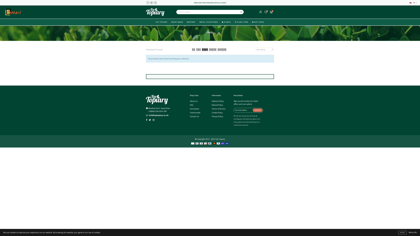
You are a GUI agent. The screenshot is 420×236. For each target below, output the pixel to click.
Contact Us (194, 116)
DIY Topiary (161, 22)
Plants (227, 22)
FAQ (191, 105)
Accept (402, 232)
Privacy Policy (217, 116)
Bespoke (191, 22)
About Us (194, 101)
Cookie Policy (217, 112)
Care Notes (194, 109)
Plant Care (242, 22)
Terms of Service (218, 109)
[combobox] (210, 12)
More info (413, 232)
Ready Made (177, 22)
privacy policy (238, 122)
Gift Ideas (259, 22)
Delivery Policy (218, 101)
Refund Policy (217, 105)
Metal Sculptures (209, 22)
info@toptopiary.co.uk (158, 115)
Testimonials (195, 112)
